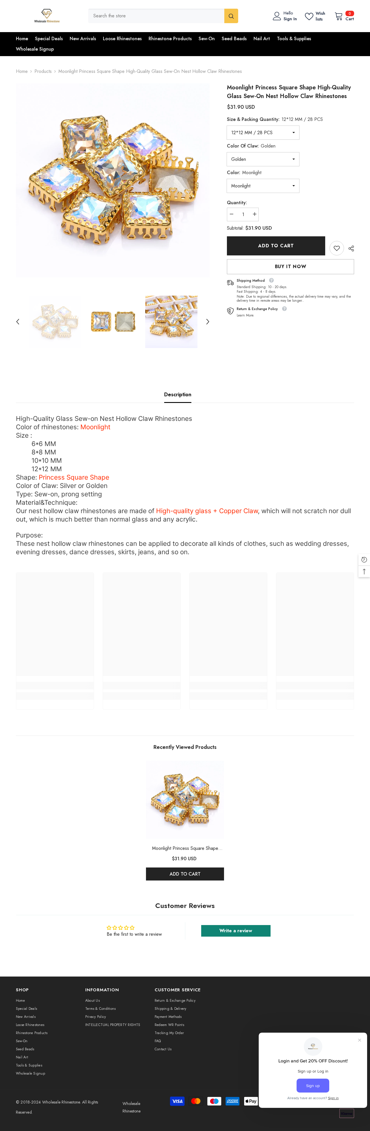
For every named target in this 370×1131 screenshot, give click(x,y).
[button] (17, 321)
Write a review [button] (235, 930)
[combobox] (156, 16)
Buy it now (290, 266)
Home (22, 71)
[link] (337, 248)
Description (177, 394)
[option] (113, 180)
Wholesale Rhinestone (61, 1102)
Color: (244, 172)
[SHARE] (349, 248)
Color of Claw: (251, 146)
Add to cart (276, 245)
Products (43, 71)
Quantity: (237, 202)
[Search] (163, 16)
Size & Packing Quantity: (275, 119)
